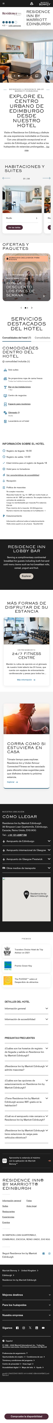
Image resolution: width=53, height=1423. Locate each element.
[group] (26, 564)
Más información (24, 680)
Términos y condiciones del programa (17, 1360)
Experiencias (8, 1217)
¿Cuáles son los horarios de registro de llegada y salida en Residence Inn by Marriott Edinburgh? (24, 1052)
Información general (15, 1008)
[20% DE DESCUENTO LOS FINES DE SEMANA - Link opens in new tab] (26, 277)
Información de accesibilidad (20, 1019)
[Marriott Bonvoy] (43, 3)
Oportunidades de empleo (12, 1357)
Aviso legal (31, 1206)
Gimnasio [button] (13, 412)
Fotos (29, 1200)
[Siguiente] (47, 178)
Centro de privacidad (10, 1364)
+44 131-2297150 (17, 835)
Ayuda (39, 1367)
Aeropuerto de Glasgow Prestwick (24, 859)
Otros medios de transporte (21, 868)
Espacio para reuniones (19, 404)
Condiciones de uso (35, 1357)
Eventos (6, 1222)
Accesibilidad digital (10, 1367)
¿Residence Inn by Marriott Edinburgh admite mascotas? (25, 1068)
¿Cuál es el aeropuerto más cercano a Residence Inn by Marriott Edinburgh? (25, 1118)
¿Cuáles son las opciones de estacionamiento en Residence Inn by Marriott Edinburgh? (25, 1084)
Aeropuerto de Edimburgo (20, 841)
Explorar (26, 576)
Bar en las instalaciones (19, 387)
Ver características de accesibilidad (22, 475)
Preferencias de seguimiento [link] (13, 1353)
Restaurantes (8, 1211)
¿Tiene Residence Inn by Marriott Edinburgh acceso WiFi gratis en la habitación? (23, 1102)
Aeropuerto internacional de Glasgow (26, 850)
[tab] (16, 337)
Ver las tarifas (14, 227)
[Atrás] (6, 178)
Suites (5, 1206)
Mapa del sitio (27, 1367)
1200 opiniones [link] (14, 25)
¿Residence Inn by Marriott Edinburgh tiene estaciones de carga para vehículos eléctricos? (25, 1134)
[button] (32, 3)
